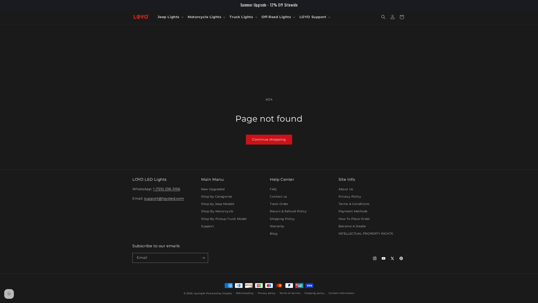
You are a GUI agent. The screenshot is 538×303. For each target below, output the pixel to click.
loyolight (199, 293)
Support (207, 226)
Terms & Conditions (354, 204)
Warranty (277, 226)
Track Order (279, 204)
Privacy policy (267, 293)
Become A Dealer (352, 226)
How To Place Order (354, 219)
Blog (273, 233)
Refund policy (245, 293)
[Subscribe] (203, 258)
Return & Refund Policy (288, 211)
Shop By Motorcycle (217, 211)
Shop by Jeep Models (217, 204)
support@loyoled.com (164, 199)
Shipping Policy (282, 219)
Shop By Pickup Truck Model (224, 219)
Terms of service (290, 293)
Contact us (278, 196)
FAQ (273, 189)
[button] (170, 17)
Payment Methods (353, 211)
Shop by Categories (216, 196)
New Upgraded (212, 189)
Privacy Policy (350, 196)
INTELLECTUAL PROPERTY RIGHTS (366, 233)
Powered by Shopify (219, 293)
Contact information (341, 293)
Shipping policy (314, 293)
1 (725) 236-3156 (166, 189)
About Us (346, 189)
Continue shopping (269, 139)
